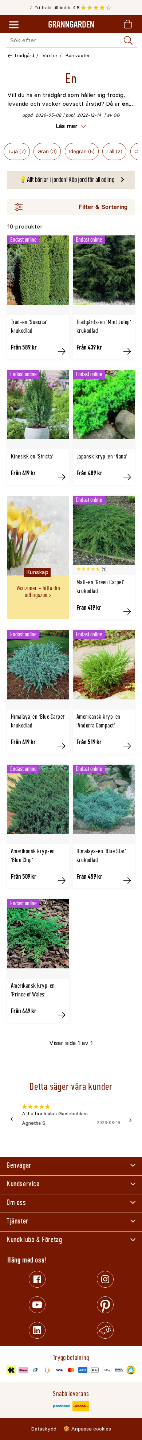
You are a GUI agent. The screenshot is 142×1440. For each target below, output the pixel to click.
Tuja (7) (17, 151)
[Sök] (128, 40)
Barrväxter (78, 55)
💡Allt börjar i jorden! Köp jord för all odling (66, 179)
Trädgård (24, 55)
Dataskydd (43, 1429)
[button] (97, 8)
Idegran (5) (82, 151)
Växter (50, 55)
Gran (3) (47, 151)
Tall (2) (114, 151)
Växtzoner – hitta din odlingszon (38, 591)
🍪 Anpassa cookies (87, 1429)
